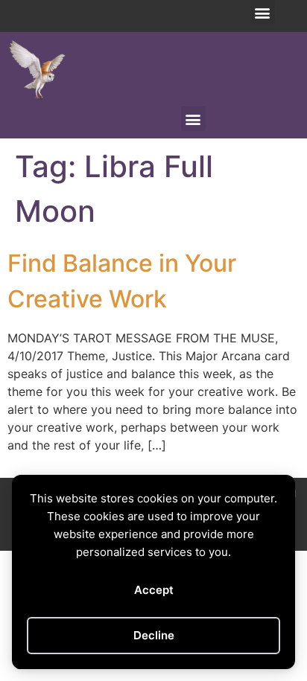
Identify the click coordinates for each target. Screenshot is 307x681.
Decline (153, 635)
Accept (154, 590)
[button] (262, 12)
